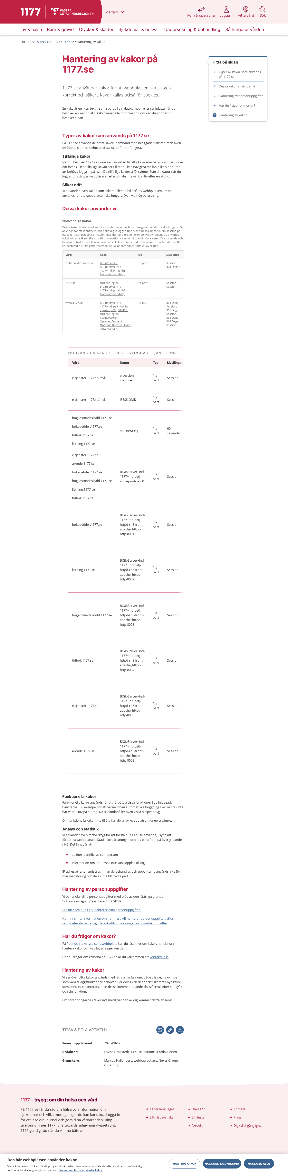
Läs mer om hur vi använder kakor (80, 1170)
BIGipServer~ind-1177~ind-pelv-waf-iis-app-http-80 (114, 306)
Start (40, 42)
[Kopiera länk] (170, 1030)
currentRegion (110, 283)
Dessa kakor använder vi (237, 86)
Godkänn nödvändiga (222, 1163)
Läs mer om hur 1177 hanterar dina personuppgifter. (101, 910)
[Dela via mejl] (160, 1030)
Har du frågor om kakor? (237, 105)
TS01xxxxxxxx (109, 317)
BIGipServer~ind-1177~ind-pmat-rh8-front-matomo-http (113, 270)
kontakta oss (159, 957)
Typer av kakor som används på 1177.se (240, 74)
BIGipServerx (109, 263)
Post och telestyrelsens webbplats (92, 943)
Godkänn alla (259, 1163)
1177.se (68, 42)
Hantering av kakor (91, 42)
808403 (123, 310)
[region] (144, 1164)
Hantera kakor (184, 1163)
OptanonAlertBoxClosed (115, 325)
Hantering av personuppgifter (241, 96)
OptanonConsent (111, 321)
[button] (180, 1030)
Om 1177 (53, 42)
